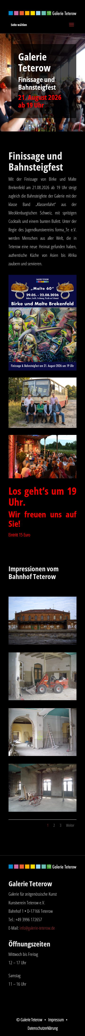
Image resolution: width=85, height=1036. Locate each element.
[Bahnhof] (42, 810)
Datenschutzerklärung (43, 1028)
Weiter (70, 825)
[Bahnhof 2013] (42, 699)
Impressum (56, 1019)
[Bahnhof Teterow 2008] (42, 643)
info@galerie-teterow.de (37, 928)
